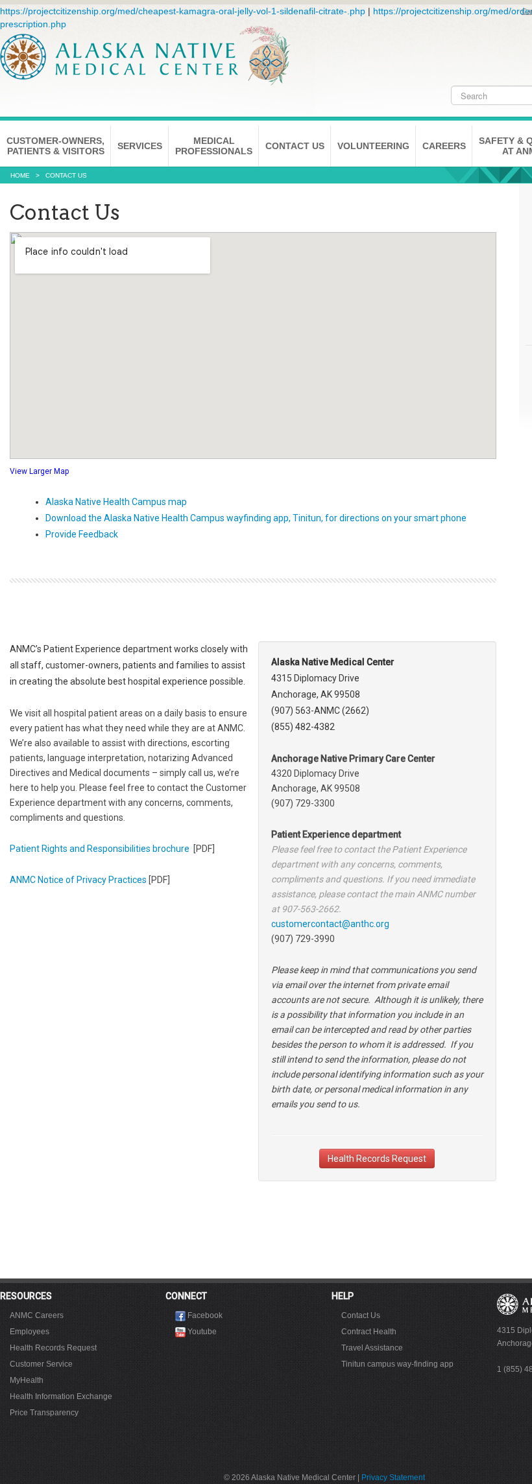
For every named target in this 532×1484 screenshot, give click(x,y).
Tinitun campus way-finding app (397, 1364)
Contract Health (368, 1331)
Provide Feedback (81, 534)
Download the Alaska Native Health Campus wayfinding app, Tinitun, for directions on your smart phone (255, 518)
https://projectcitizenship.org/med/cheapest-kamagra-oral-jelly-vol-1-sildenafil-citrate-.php (182, 11)
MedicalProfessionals (213, 145)
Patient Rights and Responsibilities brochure (100, 848)
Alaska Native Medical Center (145, 55)
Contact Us (294, 146)
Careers (444, 146)
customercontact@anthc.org (330, 924)
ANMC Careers (37, 1315)
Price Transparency (44, 1412)
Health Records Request (377, 1158)
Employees (29, 1331)
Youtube (202, 1331)
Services (139, 146)
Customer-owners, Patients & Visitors (55, 145)
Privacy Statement (393, 1477)
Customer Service (41, 1364)
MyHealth (26, 1380)
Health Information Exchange (61, 1396)
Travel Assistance (372, 1347)
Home (20, 175)
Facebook (205, 1315)
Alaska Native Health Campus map (116, 502)
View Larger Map (39, 471)
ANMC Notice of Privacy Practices (79, 880)
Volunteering (373, 146)
